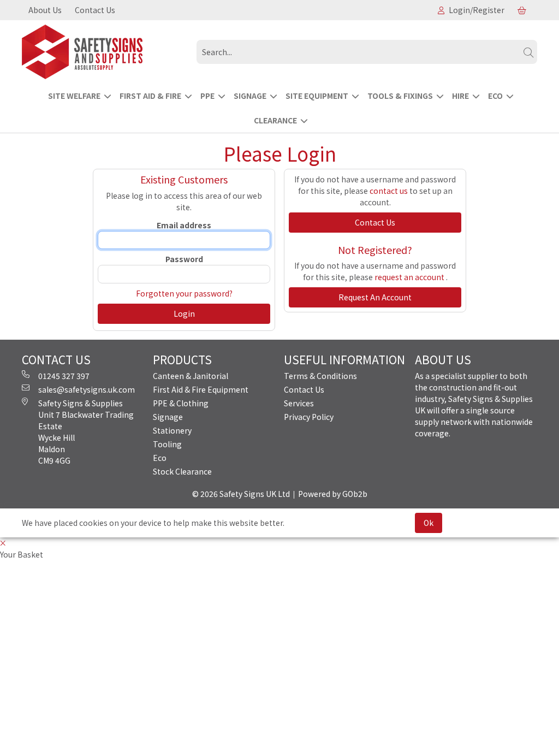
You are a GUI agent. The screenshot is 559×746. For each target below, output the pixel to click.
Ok (428, 522)
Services (299, 403)
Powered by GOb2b (332, 493)
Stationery (172, 430)
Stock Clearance (182, 471)
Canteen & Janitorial (190, 375)
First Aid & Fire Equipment (200, 389)
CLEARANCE (275, 120)
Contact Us (95, 9)
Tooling (167, 444)
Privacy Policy (309, 416)
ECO (495, 95)
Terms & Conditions (320, 375)
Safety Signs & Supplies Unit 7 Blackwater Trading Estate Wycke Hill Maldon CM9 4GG (86, 432)
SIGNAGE (250, 95)
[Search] (528, 52)
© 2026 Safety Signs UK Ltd (241, 493)
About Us (45, 9)
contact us (389, 190)
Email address (184, 225)
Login (184, 313)
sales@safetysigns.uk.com (86, 389)
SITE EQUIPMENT (317, 95)
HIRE (460, 95)
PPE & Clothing (181, 403)
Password (184, 258)
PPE (207, 95)
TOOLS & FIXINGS (400, 95)
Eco (159, 457)
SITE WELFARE (74, 95)
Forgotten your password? (184, 293)
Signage (168, 416)
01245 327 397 (64, 375)
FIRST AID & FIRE (150, 95)
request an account (410, 276)
